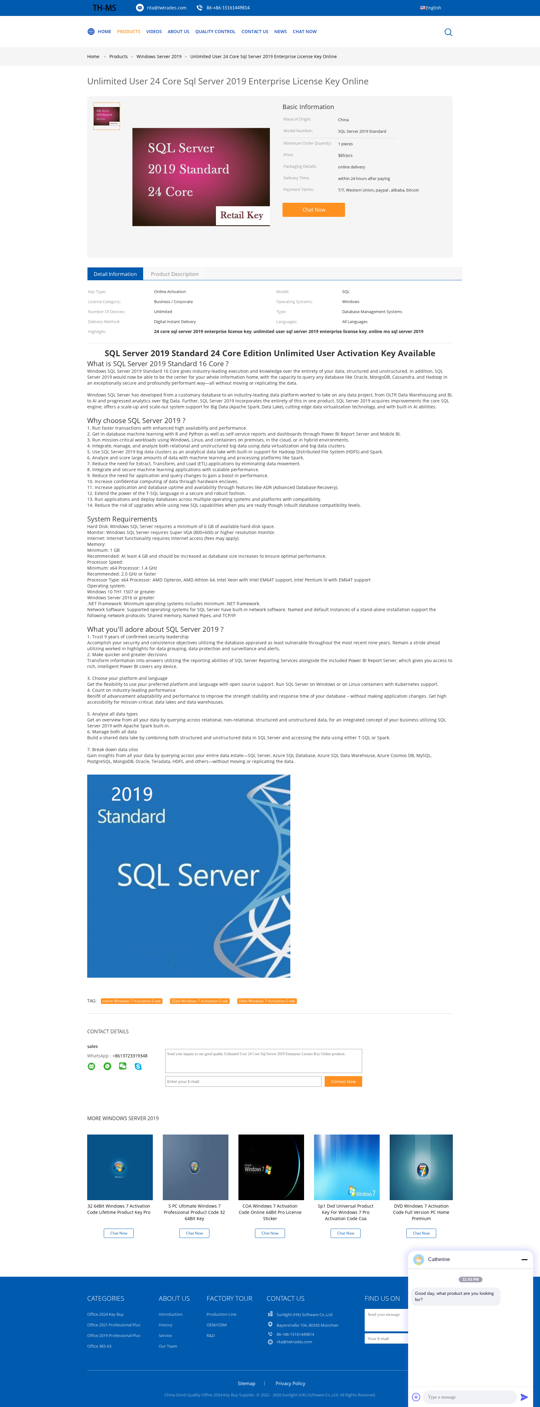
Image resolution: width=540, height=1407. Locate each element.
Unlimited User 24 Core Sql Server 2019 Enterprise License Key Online (263, 56)
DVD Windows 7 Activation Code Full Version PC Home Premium (421, 1212)
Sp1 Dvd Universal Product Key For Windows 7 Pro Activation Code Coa (345, 1212)
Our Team (168, 1346)
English (433, 8)
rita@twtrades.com (167, 8)
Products (128, 31)
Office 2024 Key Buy (105, 1314)
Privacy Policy (290, 1383)
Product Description (175, 274)
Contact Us (255, 31)
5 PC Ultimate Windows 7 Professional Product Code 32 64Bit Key (194, 1212)
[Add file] (416, 1397)
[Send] (524, 1397)
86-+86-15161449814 (228, 8)
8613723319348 (131, 1056)
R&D (211, 1335)
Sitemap (246, 1383)
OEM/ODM (217, 1325)
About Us (178, 31)
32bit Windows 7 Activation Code (200, 1001)
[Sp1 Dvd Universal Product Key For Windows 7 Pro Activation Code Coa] (347, 1167)
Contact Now (343, 1081)
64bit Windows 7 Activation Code (267, 1001)
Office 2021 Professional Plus (113, 1325)
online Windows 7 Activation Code (131, 1001)
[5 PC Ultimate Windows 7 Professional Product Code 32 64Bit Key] (195, 1167)
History (165, 1325)
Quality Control (215, 31)
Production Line (221, 1314)
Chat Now (305, 31)
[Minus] (524, 1259)
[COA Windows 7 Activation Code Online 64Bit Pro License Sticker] (271, 1167)
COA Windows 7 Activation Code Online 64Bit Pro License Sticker (270, 1212)
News (280, 31)
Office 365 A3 (99, 1346)
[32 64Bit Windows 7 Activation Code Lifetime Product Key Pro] (120, 1167)
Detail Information (115, 274)
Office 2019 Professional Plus (113, 1335)
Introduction (170, 1314)
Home (104, 31)
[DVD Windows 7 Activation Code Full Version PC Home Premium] (422, 1167)
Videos (154, 31)
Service (165, 1335)
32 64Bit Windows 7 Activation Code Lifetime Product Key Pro (118, 1209)
